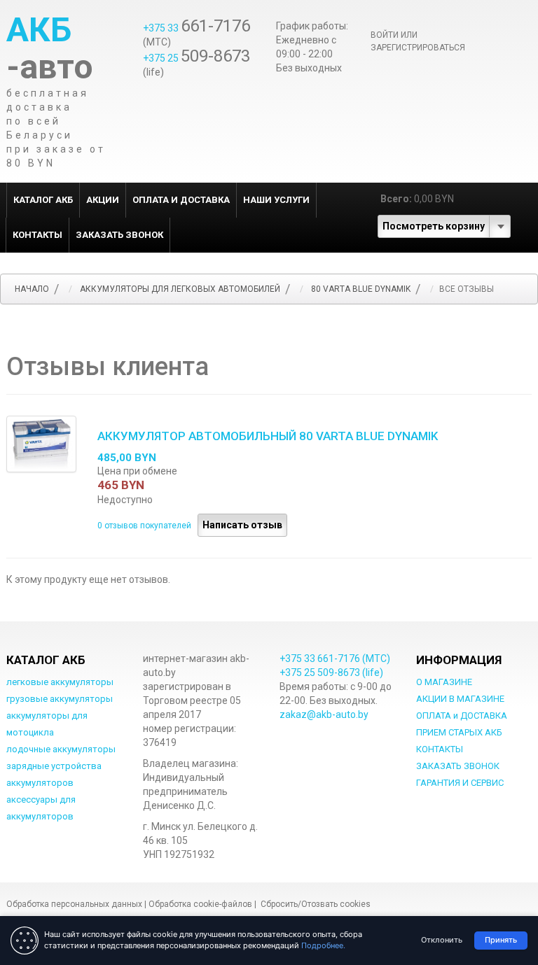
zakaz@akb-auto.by (324, 714)
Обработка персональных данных (74, 904)
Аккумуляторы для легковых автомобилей (180, 289)
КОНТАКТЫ (37, 235)
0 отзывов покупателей (145, 525)
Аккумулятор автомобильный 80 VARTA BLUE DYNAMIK (267, 436)
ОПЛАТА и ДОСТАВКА (181, 200)
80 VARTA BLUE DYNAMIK (361, 289)
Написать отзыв (242, 524)
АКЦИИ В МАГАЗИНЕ (460, 698)
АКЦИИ (102, 200)
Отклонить (441, 940)
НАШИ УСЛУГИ (276, 200)
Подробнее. (323, 945)
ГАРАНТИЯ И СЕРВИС (460, 782)
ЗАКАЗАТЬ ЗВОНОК (119, 235)
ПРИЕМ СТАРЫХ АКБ (459, 732)
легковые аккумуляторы (59, 682)
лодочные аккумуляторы (61, 749)
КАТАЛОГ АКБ (43, 200)
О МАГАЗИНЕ (444, 682)
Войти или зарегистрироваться (418, 41)
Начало (32, 289)
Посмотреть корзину (433, 226)
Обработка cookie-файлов (200, 904)
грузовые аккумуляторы (59, 698)
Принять (501, 940)
